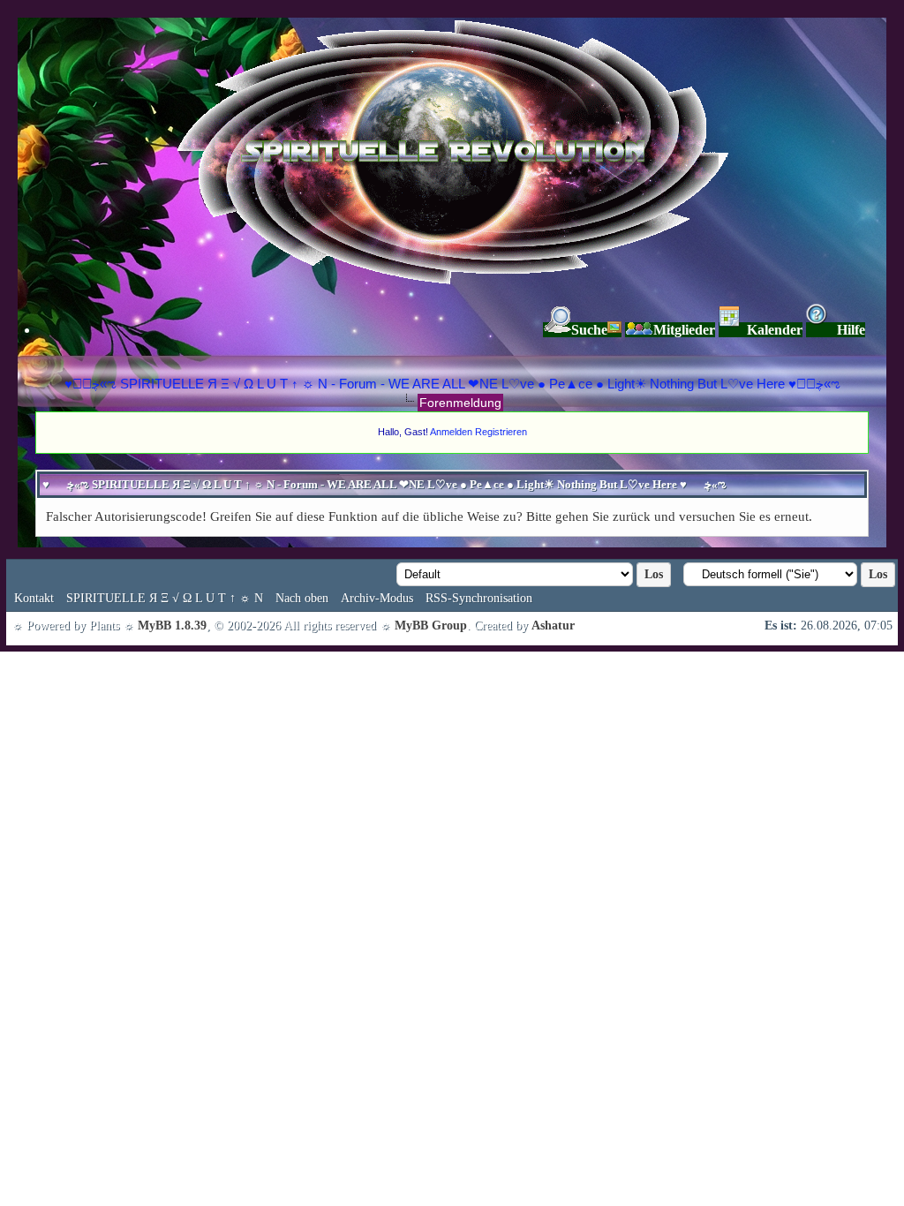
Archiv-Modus (377, 598)
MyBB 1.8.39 (172, 625)
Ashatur (553, 625)
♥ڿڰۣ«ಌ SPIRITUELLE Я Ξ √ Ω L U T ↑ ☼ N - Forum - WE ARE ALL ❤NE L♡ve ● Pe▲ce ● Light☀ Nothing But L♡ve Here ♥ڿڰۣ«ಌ (452, 383)
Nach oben (301, 598)
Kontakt (34, 598)
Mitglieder (684, 329)
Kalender (774, 329)
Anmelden (451, 431)
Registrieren (501, 431)
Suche (589, 329)
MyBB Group (431, 625)
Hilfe (851, 329)
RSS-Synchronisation (479, 598)
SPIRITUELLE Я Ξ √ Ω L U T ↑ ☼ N (164, 598)
